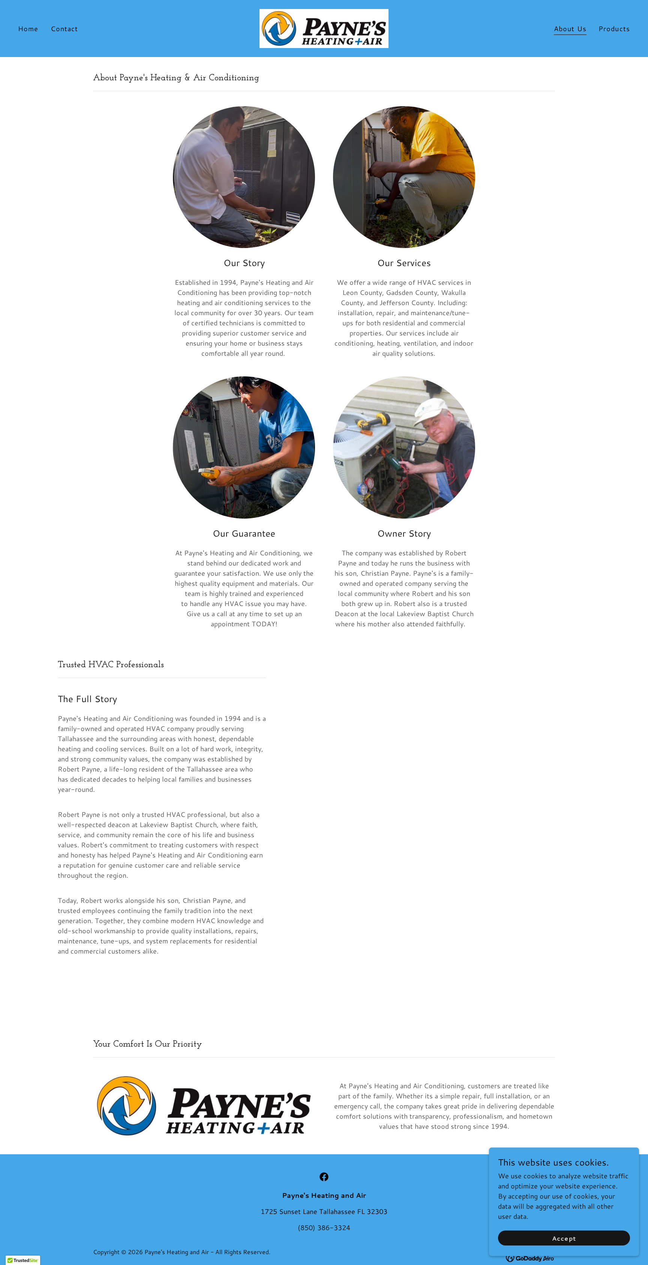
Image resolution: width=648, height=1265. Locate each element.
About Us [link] (570, 28)
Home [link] (28, 28)
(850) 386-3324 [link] (324, 1227)
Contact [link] (64, 28)
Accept (564, 1238)
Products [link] (614, 28)
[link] (324, 27)
